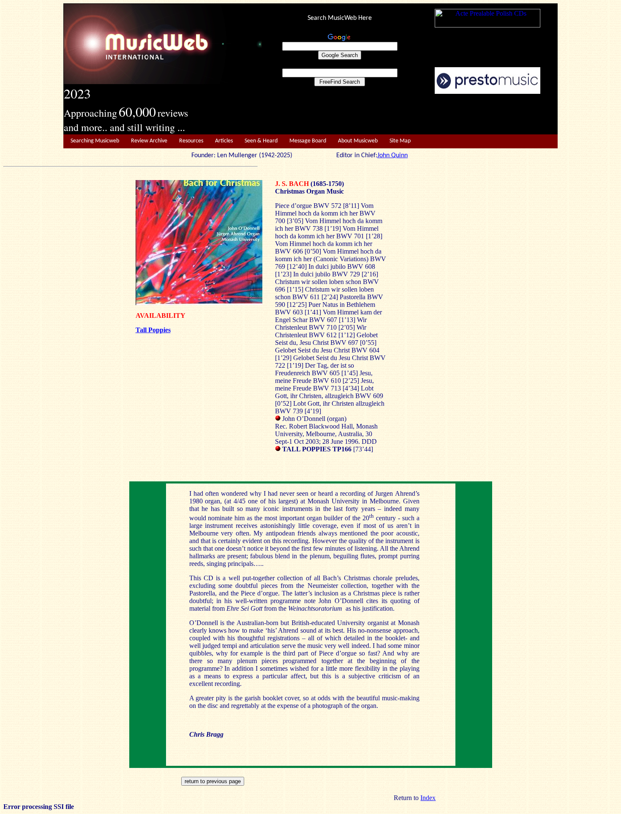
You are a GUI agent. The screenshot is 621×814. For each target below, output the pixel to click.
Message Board (307, 141)
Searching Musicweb (95, 141)
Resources (191, 141)
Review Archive (149, 141)
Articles (224, 141)
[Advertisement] (410, 114)
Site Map (400, 141)
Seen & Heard (261, 141)
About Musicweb (358, 141)
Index (428, 797)
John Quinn (392, 155)
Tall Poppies (153, 329)
